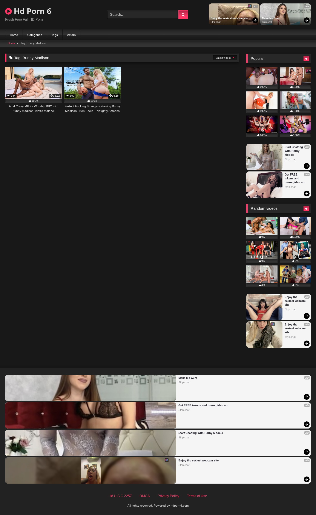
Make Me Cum (270, 18)
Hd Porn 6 (31, 11)
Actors (71, 35)
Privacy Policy (168, 496)
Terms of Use (197, 496)
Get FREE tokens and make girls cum (295, 178)
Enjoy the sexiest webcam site (229, 18)
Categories (34, 35)
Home (14, 35)
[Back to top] (302, 502)
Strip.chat (216, 22)
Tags (54, 35)
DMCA (145, 496)
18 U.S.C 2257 (120, 496)
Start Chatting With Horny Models (294, 150)
